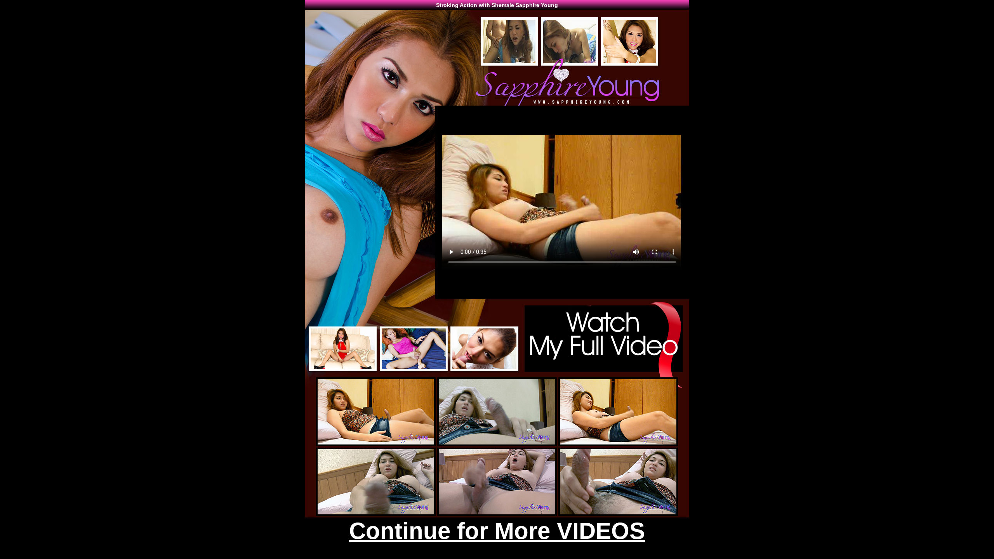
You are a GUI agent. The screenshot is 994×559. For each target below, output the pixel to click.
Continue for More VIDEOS (497, 531)
